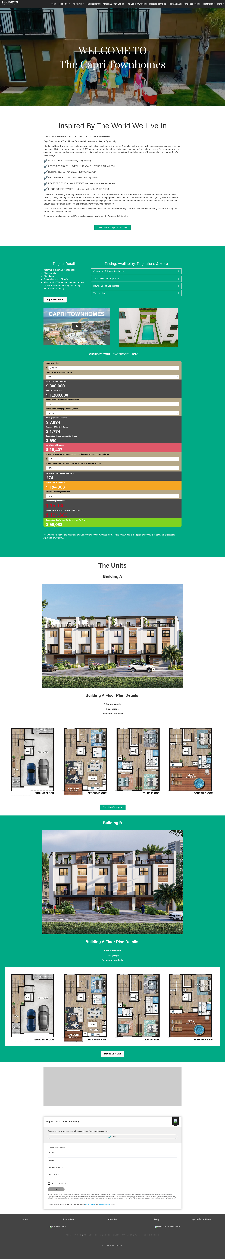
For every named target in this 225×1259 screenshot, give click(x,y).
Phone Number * (56, 1167)
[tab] (136, 271)
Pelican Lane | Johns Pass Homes (184, 4)
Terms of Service (104, 1204)
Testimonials (209, 4)
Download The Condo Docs (106, 286)
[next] (175, 330)
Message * (54, 1174)
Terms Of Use (73, 1235)
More (221, 5)
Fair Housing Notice (147, 1235)
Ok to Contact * (58, 1183)
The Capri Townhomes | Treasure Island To (146, 4)
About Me (79, 5)
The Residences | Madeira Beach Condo (105, 4)
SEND (55, 1189)
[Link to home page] (11, 4)
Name (51, 1153)
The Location (99, 293)
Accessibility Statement (118, 1235)
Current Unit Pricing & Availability (108, 271)
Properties (65, 5)
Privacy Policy (90, 1204)
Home (53, 4)
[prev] (121, 330)
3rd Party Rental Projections (106, 279)
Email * (52, 1160)
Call (114, 1136)
